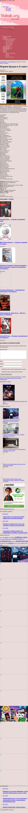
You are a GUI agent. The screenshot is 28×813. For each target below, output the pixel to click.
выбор (13, 537)
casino (1, 537)
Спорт (5, 50)
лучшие (20, 539)
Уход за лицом (9, 41)
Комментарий (4, 349)
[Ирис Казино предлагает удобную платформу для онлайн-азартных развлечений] (14, 689)
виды (6, 537)
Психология (9, 45)
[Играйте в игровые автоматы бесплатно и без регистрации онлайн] (11, 462)
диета (25, 537)
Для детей (6, 49)
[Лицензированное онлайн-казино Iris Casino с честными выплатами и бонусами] (14, 753)
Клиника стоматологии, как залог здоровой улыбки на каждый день (13, 435)
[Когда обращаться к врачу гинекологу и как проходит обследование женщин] (14, 641)
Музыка (8, 55)
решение (15, 543)
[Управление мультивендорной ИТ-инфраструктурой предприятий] (11, 418)
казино (10, 539)
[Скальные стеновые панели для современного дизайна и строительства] (11, 448)
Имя (1, 361)
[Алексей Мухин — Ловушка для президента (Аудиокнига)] (5, 333)
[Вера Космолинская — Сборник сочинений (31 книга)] (5, 239)
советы (22, 543)
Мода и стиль (7, 36)
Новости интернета (10, 53)
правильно (13, 541)
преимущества (22, 541)
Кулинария (6, 46)
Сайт (1, 366)
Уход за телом (9, 42)
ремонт (7, 543)
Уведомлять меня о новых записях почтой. (12, 371)
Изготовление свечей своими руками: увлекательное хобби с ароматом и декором (13, 479)
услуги (1, 544)
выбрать (18, 537)
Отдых (5, 51)
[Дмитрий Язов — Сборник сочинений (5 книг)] (5, 216)
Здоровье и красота (9, 39)
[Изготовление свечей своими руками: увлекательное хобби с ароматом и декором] (11, 477)
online (3, 537)
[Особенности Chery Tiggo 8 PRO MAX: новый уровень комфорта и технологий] (14, 785)
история (7, 539)
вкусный (9, 537)
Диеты (5, 37)
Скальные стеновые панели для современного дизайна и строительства (14, 450)
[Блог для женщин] (10, 19)
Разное (7, 54)
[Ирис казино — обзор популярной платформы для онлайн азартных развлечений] (14, 737)
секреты (18, 543)
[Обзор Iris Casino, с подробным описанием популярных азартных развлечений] (14, 705)
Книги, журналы (10, 57)
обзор (23, 539)
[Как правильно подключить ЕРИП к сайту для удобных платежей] (14, 657)
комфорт (14, 539)
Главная (2, 61)
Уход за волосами (10, 40)
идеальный (2, 539)
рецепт (10, 543)
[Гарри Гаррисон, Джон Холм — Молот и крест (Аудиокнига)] (5, 310)
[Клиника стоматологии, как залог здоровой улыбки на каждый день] (11, 433)
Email (2, 363)
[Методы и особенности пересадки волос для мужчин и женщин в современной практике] (14, 673)
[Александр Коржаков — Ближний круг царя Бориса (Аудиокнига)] (5, 287)
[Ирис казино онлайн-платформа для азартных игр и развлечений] (14, 721)
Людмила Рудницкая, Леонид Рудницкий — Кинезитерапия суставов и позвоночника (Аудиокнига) (13, 267)
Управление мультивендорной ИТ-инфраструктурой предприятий (11, 420)
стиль (26, 543)
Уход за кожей (9, 44)
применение (2, 543)
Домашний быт (7, 48)
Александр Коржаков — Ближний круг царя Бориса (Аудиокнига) (12, 290)
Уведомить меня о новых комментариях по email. (14, 369)
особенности (5, 541)
